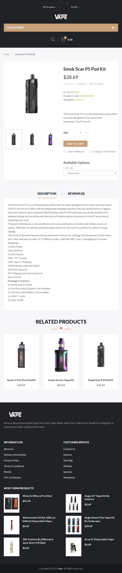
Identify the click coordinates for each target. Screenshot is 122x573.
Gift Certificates (12, 477)
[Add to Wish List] (34, 339)
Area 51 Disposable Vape (99, 539)
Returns (67, 454)
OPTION (69, 168)
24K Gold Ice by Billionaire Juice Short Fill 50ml (38, 541)
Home (6, 54)
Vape (60, 568)
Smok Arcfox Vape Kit (61, 379)
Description (46, 193)
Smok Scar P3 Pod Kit (100, 379)
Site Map (68, 460)
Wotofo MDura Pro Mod (37, 495)
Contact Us (69, 449)
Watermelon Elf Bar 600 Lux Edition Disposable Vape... (39, 519)
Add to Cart (75, 143)
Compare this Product (104, 151)
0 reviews (81, 84)
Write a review (96, 84)
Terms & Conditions (14, 466)
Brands (7, 471)
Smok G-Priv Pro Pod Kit (21, 379)
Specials (67, 471)
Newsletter (69, 477)
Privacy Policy (11, 460)
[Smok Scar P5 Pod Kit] (13, 139)
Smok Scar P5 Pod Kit (25, 54)
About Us (9, 449)
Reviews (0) (76, 193)
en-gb (74, 7)
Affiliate (67, 466)
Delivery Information (15, 454)
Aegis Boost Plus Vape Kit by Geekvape (100, 519)
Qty (65, 132)
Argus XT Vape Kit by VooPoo (97, 497)
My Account (49, 7)
